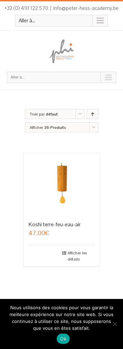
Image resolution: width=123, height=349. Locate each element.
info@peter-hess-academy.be (86, 8)
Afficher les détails (77, 256)
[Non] (114, 324)
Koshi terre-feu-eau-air (55, 224)
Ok (63, 338)
